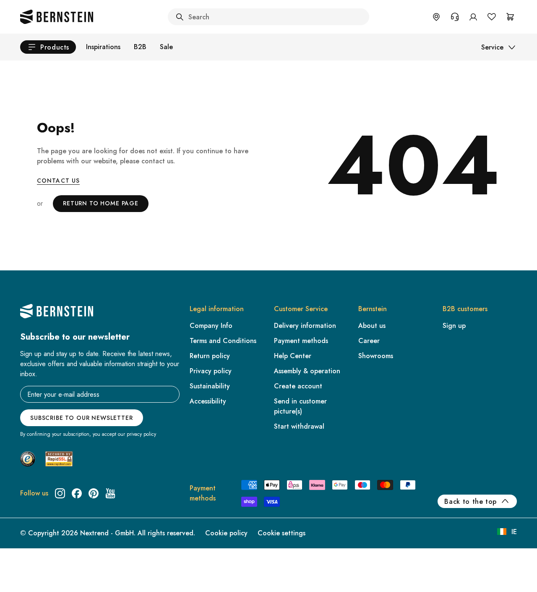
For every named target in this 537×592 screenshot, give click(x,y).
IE (514, 532)
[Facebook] (77, 493)
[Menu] (42, 517)
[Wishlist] (491, 17)
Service (492, 47)
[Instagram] (60, 493)
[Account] (473, 17)
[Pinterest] (94, 493)
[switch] (28, 575)
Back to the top (470, 501)
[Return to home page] (56, 17)
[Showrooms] (436, 17)
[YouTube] (110, 493)
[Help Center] (454, 17)
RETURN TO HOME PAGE (100, 203)
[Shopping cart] (510, 17)
